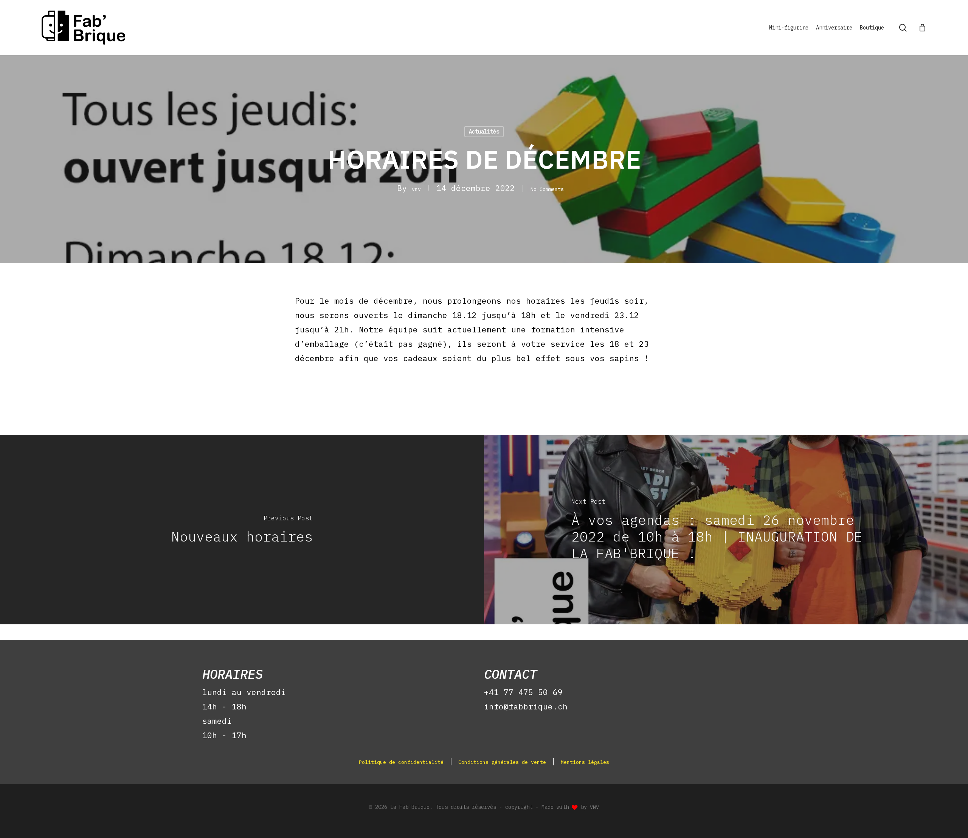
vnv (416, 189)
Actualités (484, 131)
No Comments (547, 189)
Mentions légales (585, 762)
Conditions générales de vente (502, 762)
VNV (594, 807)
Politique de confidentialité (401, 762)
